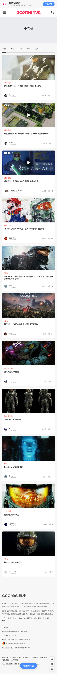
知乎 (4, 618)
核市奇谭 (37, 618)
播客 (20, 618)
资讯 (6, 273)
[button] (52, 659)
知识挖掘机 (8, 511)
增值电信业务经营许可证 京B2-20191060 (14, 631)
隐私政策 (43, 657)
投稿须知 (26, 657)
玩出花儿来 (8, 368)
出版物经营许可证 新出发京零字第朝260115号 (16, 648)
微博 (9, 618)
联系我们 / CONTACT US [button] (11, 657)
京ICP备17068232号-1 (9, 635)
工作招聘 (14, 660)
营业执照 (5, 627)
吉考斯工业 (28, 618)
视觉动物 (7, 225)
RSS (3, 621)
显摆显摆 (7, 83)
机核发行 (46, 618)
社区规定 (5, 660)
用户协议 (34, 657)
